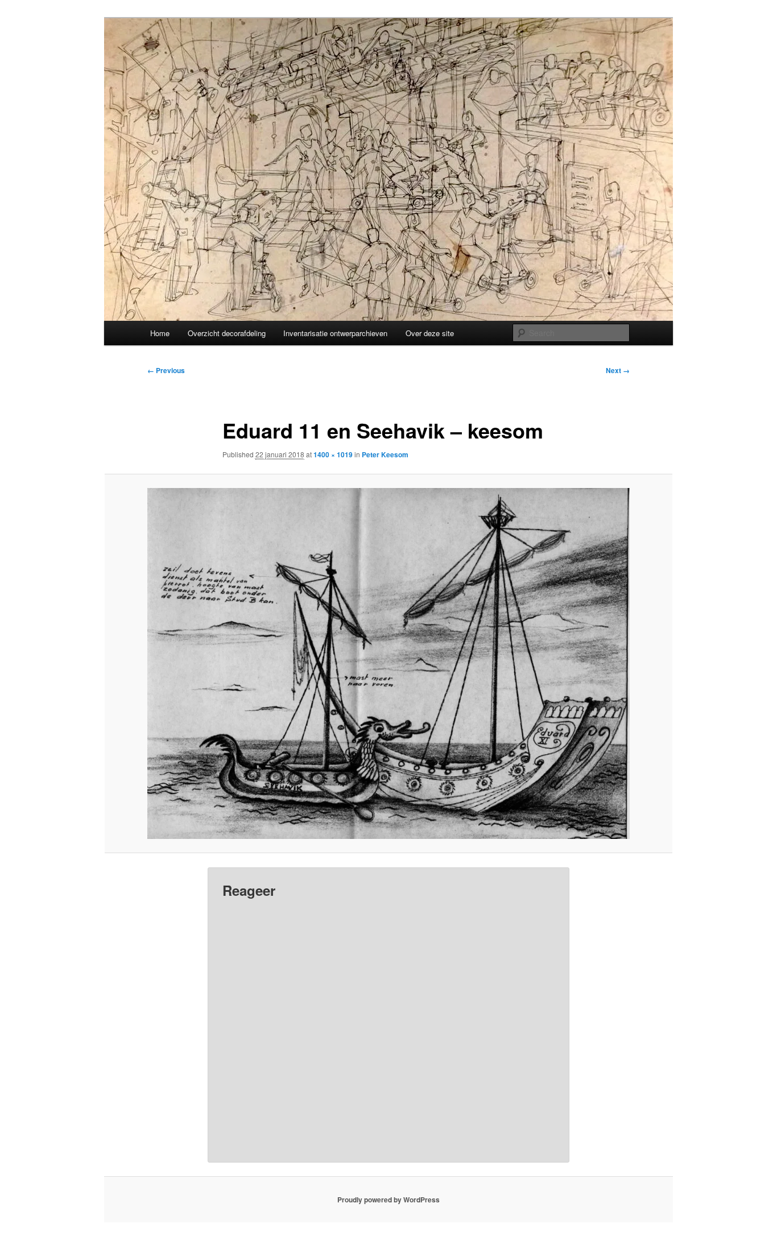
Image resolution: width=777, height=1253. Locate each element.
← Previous (166, 370)
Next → (618, 370)
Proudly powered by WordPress (388, 1199)
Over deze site (430, 333)
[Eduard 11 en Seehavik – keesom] (388, 663)
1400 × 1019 (333, 454)
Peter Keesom (385, 454)
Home (160, 333)
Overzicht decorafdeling (227, 333)
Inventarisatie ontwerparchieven (335, 333)
